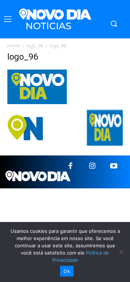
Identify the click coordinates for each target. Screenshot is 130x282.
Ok (67, 271)
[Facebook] (70, 166)
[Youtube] (114, 166)
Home (13, 46)
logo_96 (35, 46)
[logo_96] (37, 102)
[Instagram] (92, 166)
